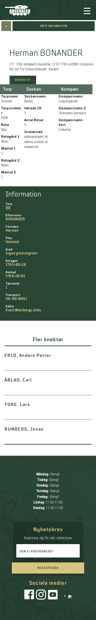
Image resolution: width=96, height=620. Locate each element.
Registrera (48, 568)
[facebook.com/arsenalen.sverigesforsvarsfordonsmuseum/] (29, 595)
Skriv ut (23, 80)
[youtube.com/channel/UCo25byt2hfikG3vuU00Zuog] (53, 595)
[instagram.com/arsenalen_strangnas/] (41, 595)
